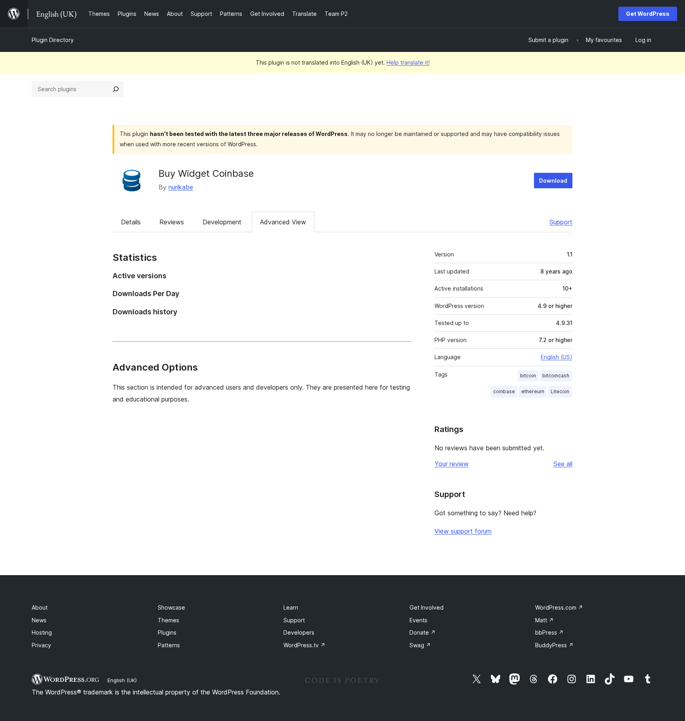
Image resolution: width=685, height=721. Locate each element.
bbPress (549, 632)
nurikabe (180, 187)
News (39, 620)
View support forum (463, 531)
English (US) (556, 357)
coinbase (504, 391)
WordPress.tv (304, 645)
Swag (420, 645)
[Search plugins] (116, 89)
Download (553, 180)
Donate (422, 632)
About (40, 607)
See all (562, 464)
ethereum (532, 391)
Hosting (42, 632)
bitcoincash (555, 376)
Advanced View (283, 222)
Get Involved (426, 607)
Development (222, 222)
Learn (290, 607)
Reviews (171, 222)
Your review (451, 464)
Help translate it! (408, 62)
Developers (298, 632)
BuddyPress (554, 645)
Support (560, 222)
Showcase (171, 607)
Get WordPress (648, 13)
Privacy (41, 645)
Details (131, 222)
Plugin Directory (53, 39)
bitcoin (528, 376)
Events (418, 620)
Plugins (167, 632)
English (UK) (122, 680)
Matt (544, 620)
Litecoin (560, 391)
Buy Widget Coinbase (206, 173)
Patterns (169, 645)
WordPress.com (559, 607)
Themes (168, 620)
